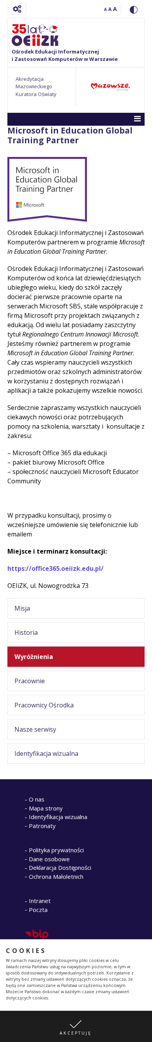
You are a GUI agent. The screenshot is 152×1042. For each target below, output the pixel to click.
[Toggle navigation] (17, 9)
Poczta (38, 910)
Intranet (40, 901)
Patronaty (42, 826)
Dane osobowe (49, 859)
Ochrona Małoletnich (56, 876)
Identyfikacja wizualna (58, 817)
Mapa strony (46, 808)
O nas (36, 799)
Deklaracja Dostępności (60, 867)
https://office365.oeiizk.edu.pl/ (55, 568)
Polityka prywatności (56, 850)
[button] (76, 1026)
